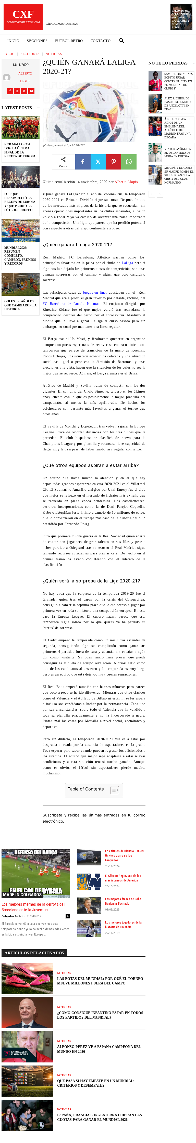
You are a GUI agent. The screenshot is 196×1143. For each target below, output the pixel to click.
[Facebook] (10, 91)
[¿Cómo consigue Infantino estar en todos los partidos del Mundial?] (27, 1012)
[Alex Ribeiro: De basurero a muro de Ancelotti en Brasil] (155, 103)
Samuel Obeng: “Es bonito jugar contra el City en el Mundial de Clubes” (178, 81)
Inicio (9, 54)
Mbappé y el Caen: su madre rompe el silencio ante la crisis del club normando (179, 175)
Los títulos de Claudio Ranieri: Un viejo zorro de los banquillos (124, 855)
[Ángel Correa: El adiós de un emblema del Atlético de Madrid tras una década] (155, 126)
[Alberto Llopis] (8, 77)
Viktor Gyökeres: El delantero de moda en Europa (178, 152)
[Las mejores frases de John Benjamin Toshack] (89, 905)
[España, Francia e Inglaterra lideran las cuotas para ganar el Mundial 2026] (27, 1115)
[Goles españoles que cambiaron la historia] (21, 284)
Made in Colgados (22, 894)
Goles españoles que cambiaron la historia (20, 305)
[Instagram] (17, 91)
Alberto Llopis (25, 77)
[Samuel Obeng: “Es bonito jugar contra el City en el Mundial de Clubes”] (155, 81)
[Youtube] (31, 91)
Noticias (54, 54)
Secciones (30, 54)
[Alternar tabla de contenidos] (112, 790)
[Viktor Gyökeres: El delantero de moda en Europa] (155, 152)
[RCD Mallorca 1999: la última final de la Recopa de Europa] (21, 127)
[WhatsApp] (129, 162)
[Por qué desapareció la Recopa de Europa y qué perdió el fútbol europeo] (21, 177)
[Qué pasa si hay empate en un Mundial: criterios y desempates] (27, 1081)
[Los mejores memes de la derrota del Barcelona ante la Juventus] (36, 873)
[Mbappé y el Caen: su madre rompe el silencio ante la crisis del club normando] (155, 175)
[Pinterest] (113, 162)
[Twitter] (24, 91)
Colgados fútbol (12, 916)
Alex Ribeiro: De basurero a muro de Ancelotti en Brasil (177, 104)
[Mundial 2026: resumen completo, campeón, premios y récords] (21, 230)
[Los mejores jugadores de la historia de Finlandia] (89, 928)
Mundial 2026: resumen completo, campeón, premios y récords (20, 255)
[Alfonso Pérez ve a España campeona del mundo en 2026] (27, 1046)
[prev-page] (152, 194)
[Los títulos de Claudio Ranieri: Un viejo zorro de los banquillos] (89, 857)
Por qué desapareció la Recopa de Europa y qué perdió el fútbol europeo (19, 202)
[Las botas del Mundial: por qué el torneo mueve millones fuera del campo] (27, 978)
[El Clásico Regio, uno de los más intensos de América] (89, 882)
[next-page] (160, 194)
